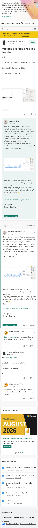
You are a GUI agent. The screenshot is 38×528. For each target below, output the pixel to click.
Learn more (25, 36)
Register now (6, 16)
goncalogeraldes (14, 121)
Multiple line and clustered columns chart (20, 475)
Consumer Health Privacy (28, 524)
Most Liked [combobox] (31, 226)
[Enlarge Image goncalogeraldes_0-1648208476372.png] (19, 164)
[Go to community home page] (12, 23)
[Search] (22, 23)
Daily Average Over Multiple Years (17, 493)
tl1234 (18, 495)
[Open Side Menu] (3, 23)
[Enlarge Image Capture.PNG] (19, 95)
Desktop (6, 29)
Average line (10, 501)
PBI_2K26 (18, 478)
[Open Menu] (35, 29)
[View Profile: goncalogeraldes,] (6, 122)
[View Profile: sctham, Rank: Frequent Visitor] (6, 333)
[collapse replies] (19, 230)
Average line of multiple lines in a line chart (21, 467)
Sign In (33, 23)
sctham (11, 332)
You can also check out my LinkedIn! (16, 200)
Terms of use (30, 517)
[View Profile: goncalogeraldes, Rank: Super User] (5, 233)
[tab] (18, 453)
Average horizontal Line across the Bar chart (19, 484)
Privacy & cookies (19, 517)
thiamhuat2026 (20, 488)
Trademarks (5, 521)
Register (27, 23)
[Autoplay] (15, 453)
